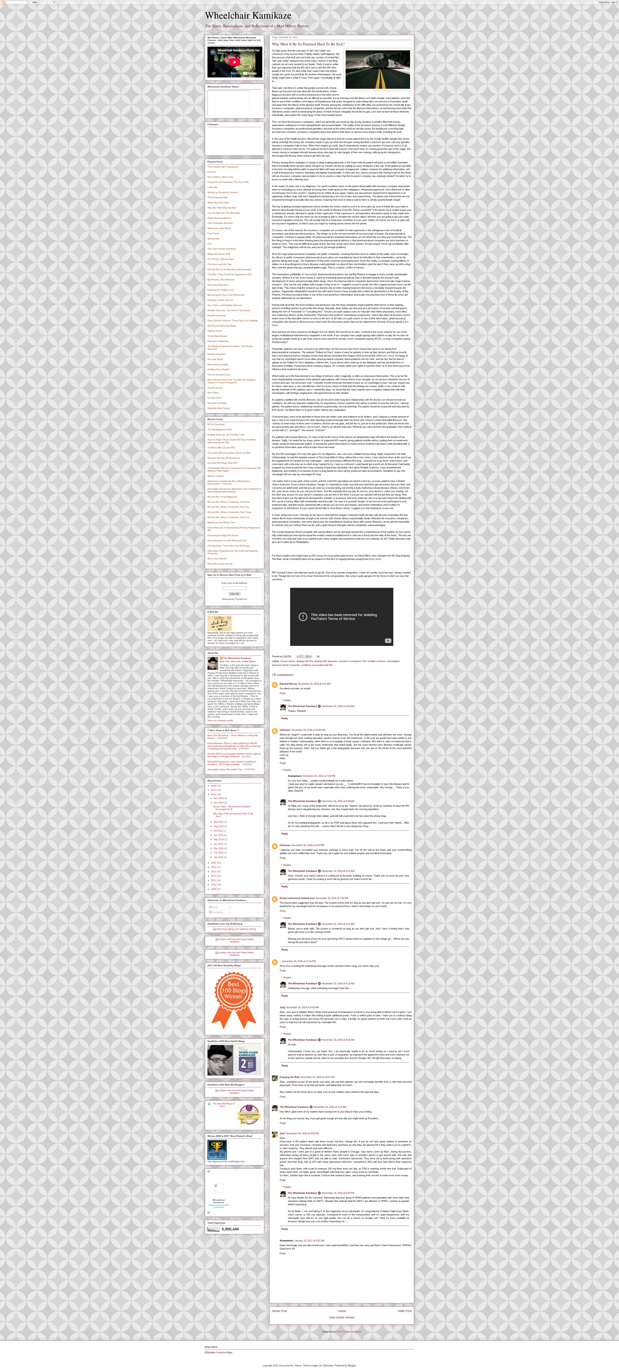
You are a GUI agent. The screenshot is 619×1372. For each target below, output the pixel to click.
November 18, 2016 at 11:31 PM (299, 961)
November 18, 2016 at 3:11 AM (314, 683)
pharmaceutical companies (286, 665)
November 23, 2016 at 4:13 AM (338, 983)
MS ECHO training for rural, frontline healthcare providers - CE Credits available (231, 763)
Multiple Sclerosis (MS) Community (219, 1206)
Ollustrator (328, 1365)
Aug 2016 (219, 826)
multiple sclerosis (377, 661)
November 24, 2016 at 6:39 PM (338, 1193)
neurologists (393, 661)
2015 (214, 862)
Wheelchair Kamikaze (248, 14)
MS (364, 661)
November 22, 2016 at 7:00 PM (319, 776)
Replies (287, 700)
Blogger (352, 1365)
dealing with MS (304, 661)
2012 (214, 876)
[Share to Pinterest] (310, 656)
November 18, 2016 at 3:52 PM (307, 845)
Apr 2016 (219, 844)
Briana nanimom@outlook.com (297, 898)
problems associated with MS (317, 665)
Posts (214, 907)
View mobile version (342, 1317)
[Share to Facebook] (307, 656)
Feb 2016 (219, 852)
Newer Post (279, 1311)
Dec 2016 (219, 798)
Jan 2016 (219, 857)
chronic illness (287, 661)
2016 (214, 794)
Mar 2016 (219, 848)
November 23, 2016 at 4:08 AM (338, 801)
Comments (217, 912)
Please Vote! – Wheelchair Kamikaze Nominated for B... (232, 808)
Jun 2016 (219, 835)
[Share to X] (304, 656)
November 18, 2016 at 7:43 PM (332, 898)
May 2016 (219, 839)
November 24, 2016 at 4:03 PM (302, 1133)
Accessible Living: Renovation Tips (225, 769)
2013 (214, 871)
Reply (283, 693)
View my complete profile (220, 720)
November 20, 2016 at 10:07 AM (318, 1077)
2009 (214, 889)
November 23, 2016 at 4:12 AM (338, 924)
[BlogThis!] (301, 656)
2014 (214, 867)
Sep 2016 (219, 822)
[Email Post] (317, 656)
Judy (282, 1007)
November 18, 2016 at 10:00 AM (308, 730)
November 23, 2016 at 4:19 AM (330, 1107)
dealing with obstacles (325, 661)
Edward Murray (288, 683)
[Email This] (298, 656)
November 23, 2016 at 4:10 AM (338, 871)
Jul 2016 (218, 830)
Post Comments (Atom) (349, 1331)
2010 (214, 884)
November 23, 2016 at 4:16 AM (338, 1039)
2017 (214, 790)
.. (280, 961)
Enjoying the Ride (290, 1077)
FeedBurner (241, 599)
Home (342, 1311)
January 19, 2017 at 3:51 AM (309, 1240)
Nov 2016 (219, 802)
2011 (213, 880)
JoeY (282, 1133)
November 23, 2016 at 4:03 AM (338, 706)
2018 (214, 785)
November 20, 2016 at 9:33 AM (302, 1007)
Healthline (235, 941)
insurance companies (350, 661)
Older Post (405, 1311)
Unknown (285, 730)
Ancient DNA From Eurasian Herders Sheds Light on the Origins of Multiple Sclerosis (234, 755)
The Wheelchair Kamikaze (302, 706)
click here (388, 355)
